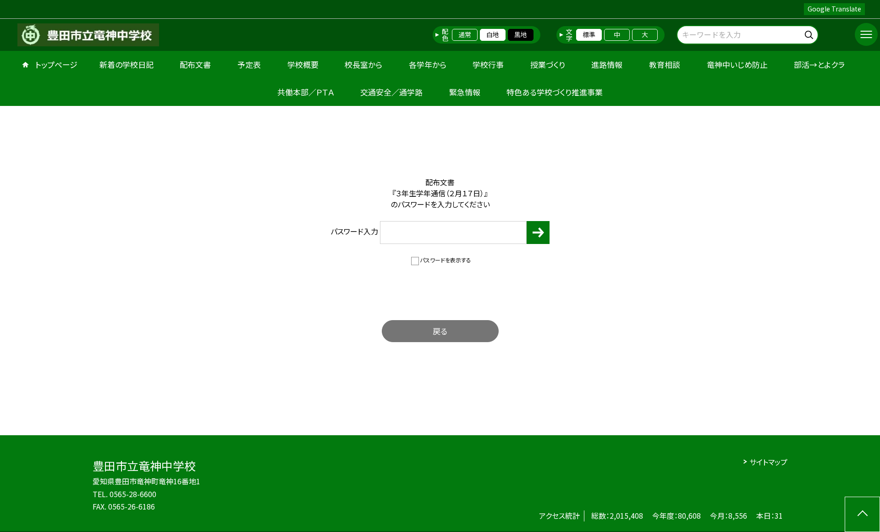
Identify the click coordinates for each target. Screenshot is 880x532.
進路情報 (606, 64)
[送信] (538, 232)
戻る (440, 331)
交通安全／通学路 (391, 92)
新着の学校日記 (126, 64)
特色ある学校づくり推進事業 (554, 92)
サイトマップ (768, 461)
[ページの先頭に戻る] (862, 514)
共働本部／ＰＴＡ (305, 92)
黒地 (520, 34)
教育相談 (664, 64)
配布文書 (195, 64)
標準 (589, 34)
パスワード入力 (355, 231)
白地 (492, 34)
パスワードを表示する (445, 260)
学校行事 (488, 64)
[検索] (810, 33)
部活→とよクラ (819, 64)
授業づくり (547, 64)
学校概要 (303, 64)
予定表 (249, 64)
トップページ (56, 64)
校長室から (363, 64)
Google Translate (834, 8)
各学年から (427, 64)
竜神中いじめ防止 (737, 64)
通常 (464, 34)
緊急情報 (464, 92)
